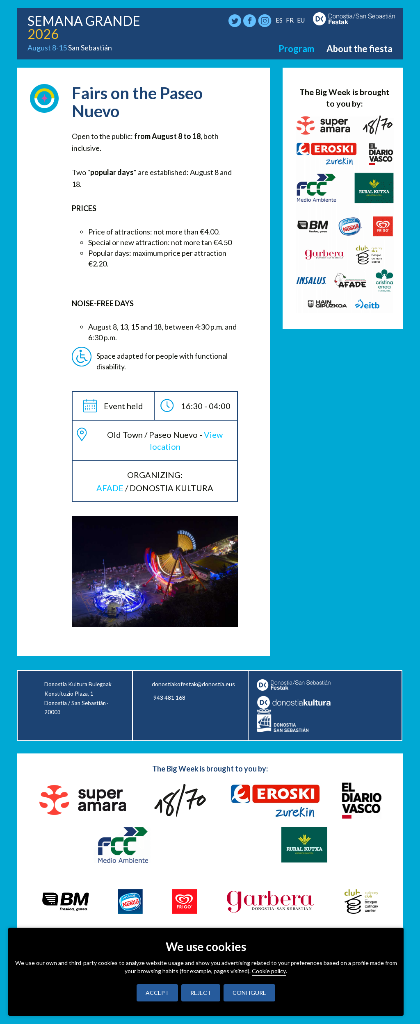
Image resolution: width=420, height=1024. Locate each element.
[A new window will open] (298, 702)
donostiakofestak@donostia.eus (193, 683)
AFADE (109, 488)
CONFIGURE (249, 992)
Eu (301, 20)
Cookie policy (269, 970)
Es (279, 20)
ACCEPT (157, 992)
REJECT (200, 992)
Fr (290, 20)
